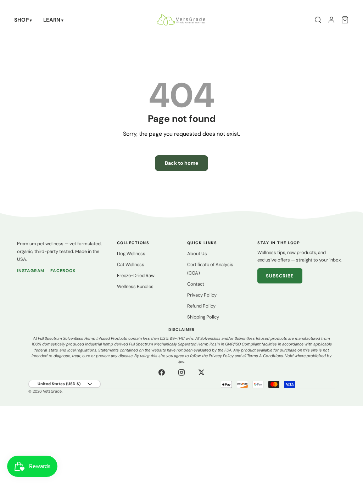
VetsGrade (52, 391)
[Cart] (345, 20)
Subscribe (280, 276)
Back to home (181, 163)
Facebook (63, 271)
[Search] (318, 20)
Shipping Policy (203, 317)
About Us (197, 254)
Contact (195, 284)
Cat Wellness (130, 264)
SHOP (21, 19)
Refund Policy (201, 306)
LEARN (51, 19)
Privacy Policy (202, 295)
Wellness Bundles (135, 286)
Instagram (31, 271)
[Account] (331, 20)
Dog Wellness (131, 254)
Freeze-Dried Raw (136, 275)
